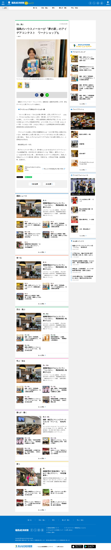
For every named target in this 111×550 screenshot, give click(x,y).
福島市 (19, 36)
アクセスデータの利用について (55, 530)
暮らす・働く (63, 8)
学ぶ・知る (74, 8)
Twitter (94, 3)
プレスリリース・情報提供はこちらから (76, 527)
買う (53, 8)
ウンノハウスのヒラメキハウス (53, 169)
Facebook (90, 3)
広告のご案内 (51, 532)
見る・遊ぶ (44, 8)
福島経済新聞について (53, 527)
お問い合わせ (69, 530)
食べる (35, 8)
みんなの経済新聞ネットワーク (23, 546)
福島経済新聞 (16, 3)
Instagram (97, 3)
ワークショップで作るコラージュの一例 (32, 109)
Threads (101, 3)
